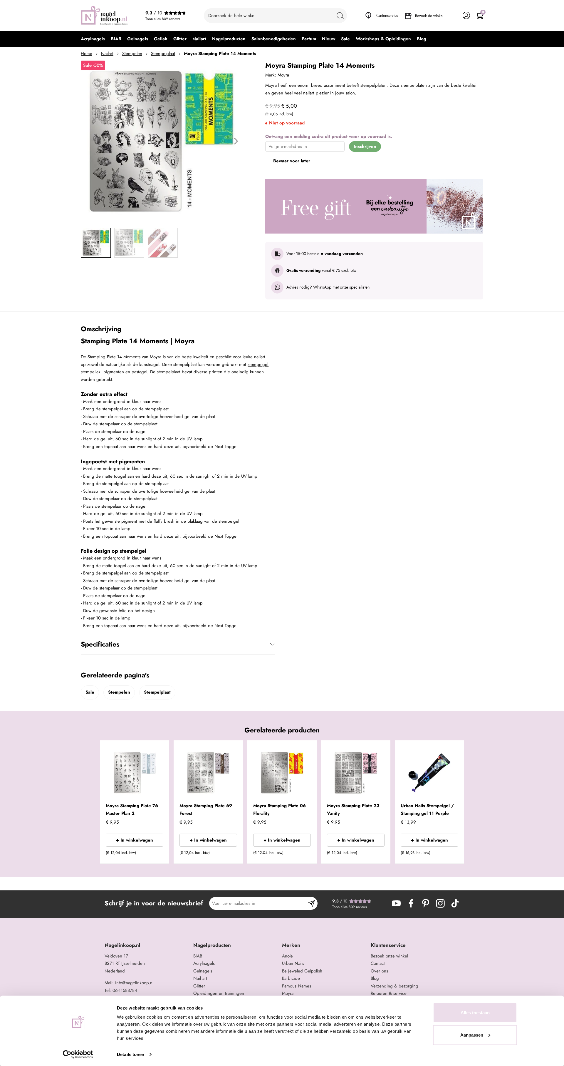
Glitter (199, 986)
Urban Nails (293, 963)
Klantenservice (386, 15)
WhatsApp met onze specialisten (341, 287)
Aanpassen (471, 1034)
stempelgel (258, 364)
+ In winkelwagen (134, 840)
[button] (156, 854)
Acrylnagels (204, 963)
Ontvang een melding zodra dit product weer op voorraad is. (328, 136)
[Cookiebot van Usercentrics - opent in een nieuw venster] (78, 1054)
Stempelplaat (163, 53)
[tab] (147, 945)
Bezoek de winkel (429, 16)
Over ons (379, 971)
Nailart (107, 53)
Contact (378, 963)
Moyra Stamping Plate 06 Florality (279, 809)
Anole (287, 956)
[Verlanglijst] (453, 15)
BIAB (197, 956)
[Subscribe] (311, 903)
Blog (375, 978)
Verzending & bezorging (394, 986)
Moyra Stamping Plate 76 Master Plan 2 (132, 809)
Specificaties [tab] (100, 644)
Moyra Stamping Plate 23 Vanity (353, 809)
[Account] (466, 15)
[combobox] (275, 15)
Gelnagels (202, 971)
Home (86, 53)
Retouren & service (389, 993)
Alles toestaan (475, 1012)
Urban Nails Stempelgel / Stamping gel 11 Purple (427, 809)
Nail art (200, 978)
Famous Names (296, 986)
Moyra (283, 75)
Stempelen (132, 53)
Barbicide (291, 978)
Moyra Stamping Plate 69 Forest (205, 809)
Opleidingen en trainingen (218, 993)
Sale (89, 692)
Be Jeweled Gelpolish (302, 971)
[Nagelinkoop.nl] (104, 15)
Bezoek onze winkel (389, 956)
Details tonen (130, 1054)
